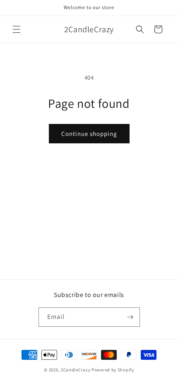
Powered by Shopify (112, 370)
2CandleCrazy (75, 370)
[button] (16, 29)
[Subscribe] (130, 317)
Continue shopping (89, 134)
